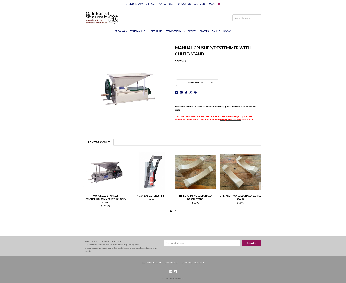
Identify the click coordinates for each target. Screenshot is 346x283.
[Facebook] (176, 92)
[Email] (181, 92)
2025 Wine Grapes (151, 262)
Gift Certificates (156, 3)
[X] (190, 92)
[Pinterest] (195, 92)
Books (227, 31)
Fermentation (174, 31)
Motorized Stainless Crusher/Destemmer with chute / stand (105, 198)
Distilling (156, 31)
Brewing (120, 31)
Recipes (192, 31)
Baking (216, 31)
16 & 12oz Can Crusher (150, 195)
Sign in (173, 3)
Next (261, 186)
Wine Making (138, 31)
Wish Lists (199, 3)
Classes (204, 31)
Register (186, 3)
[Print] (186, 92)
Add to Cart (151, 186)
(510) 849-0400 (135, 3)
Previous (84, 186)
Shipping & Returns (193, 262)
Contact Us (172, 262)
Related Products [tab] (99, 142)
